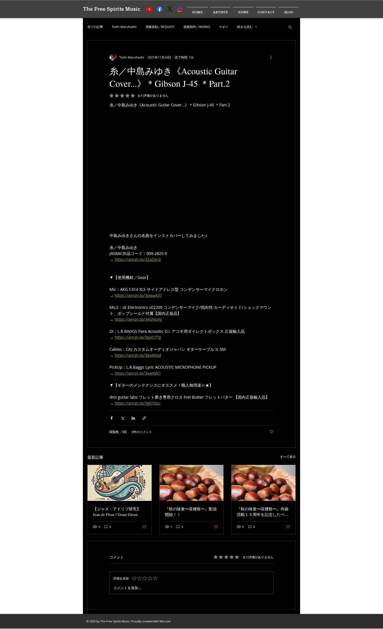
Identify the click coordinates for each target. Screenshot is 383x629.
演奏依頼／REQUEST (160, 27)
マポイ (223, 27)
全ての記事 (95, 27)
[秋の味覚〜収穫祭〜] (263, 483)
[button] (290, 27)
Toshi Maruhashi (124, 27)
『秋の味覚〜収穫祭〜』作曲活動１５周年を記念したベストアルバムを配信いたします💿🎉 (263, 511)
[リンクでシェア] (144, 418)
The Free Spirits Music (112, 9)
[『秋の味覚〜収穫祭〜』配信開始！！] (192, 483)
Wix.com (164, 621)
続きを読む (245, 27)
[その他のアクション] (271, 57)
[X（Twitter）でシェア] (122, 418)
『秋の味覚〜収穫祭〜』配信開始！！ (191, 511)
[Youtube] (149, 9)
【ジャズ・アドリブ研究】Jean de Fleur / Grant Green (117, 511)
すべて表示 (288, 457)
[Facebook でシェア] (111, 418)
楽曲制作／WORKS (197, 27)
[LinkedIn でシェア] (133, 418)
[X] (169, 9)
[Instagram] (180, 9)
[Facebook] (159, 9)
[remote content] (191, 167)
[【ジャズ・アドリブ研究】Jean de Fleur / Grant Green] (120, 483)
